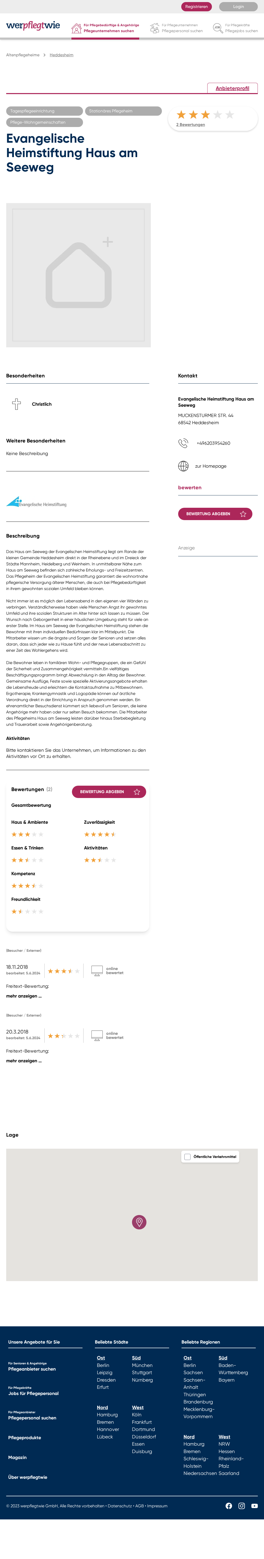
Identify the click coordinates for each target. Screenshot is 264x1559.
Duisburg (142, 1451)
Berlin (103, 1365)
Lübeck (105, 1437)
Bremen (105, 1422)
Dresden (106, 1380)
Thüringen (195, 1395)
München (142, 1365)
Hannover (108, 1429)
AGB (139, 1505)
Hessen (227, 1451)
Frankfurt (142, 1422)
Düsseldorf (144, 1437)
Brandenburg (198, 1402)
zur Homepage (211, 466)
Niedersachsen (200, 1473)
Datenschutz (120, 1505)
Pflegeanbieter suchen (32, 1369)
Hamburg (107, 1415)
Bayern (227, 1380)
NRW (224, 1444)
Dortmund (143, 1429)
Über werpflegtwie (27, 1477)
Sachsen (193, 1372)
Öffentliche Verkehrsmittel (215, 1157)
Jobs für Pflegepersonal (33, 1393)
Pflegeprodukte (24, 1437)
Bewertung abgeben (102, 791)
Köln (137, 1415)
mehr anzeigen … (24, 996)
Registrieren (196, 6)
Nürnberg (142, 1380)
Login (238, 6)
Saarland (229, 1473)
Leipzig (104, 1372)
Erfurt (103, 1387)
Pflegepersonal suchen (32, 1418)
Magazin (17, 1457)
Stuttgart (142, 1372)
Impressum (157, 1505)
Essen (138, 1444)
